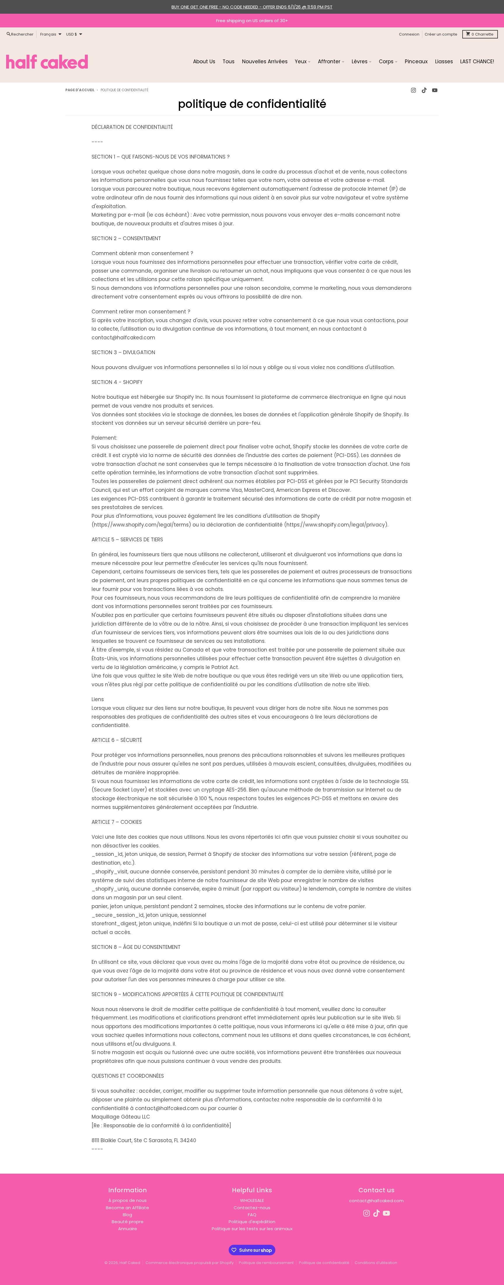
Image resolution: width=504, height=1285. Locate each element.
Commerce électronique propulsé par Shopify (190, 1262)
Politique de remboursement (266, 1262)
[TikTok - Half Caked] (424, 90)
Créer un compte (441, 33)
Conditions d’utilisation (376, 1262)
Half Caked (130, 1262)
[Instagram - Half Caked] (414, 90)
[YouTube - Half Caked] (434, 90)
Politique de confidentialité (324, 1262)
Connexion (409, 33)
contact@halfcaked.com (376, 1201)
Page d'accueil (79, 90)
